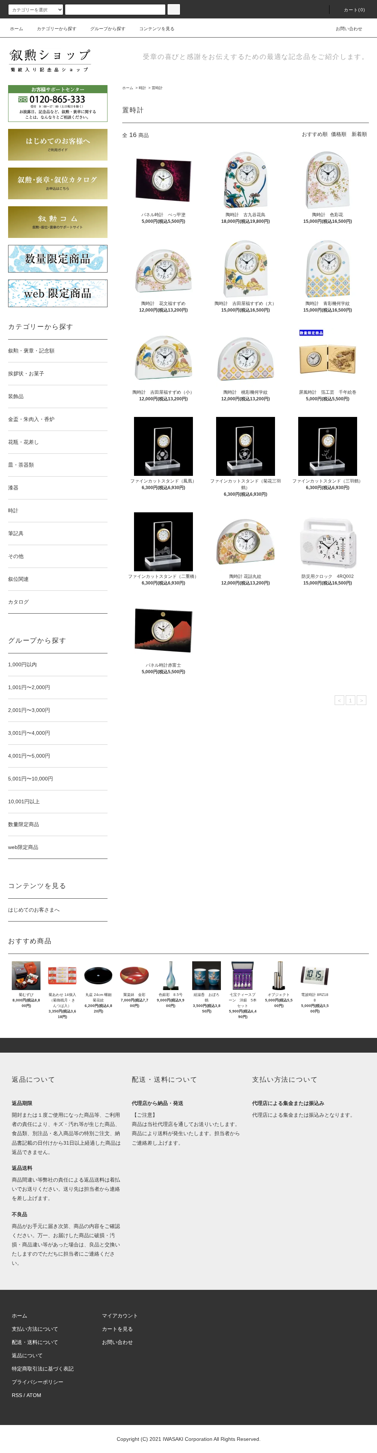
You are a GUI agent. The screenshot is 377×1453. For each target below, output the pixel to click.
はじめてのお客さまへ (34, 910)
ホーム (16, 28)
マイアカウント (120, 1316)
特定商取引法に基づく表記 (43, 1369)
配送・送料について (35, 1342)
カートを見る (117, 1329)
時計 (142, 88)
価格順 (338, 134)
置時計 (157, 88)
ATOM (34, 1395)
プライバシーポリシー (37, 1382)
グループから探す (108, 28)
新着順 (359, 134)
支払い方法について (35, 1329)
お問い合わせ (349, 28)
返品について (27, 1355)
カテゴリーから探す (57, 28)
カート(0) (354, 10)
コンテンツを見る (157, 28)
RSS (17, 1395)
